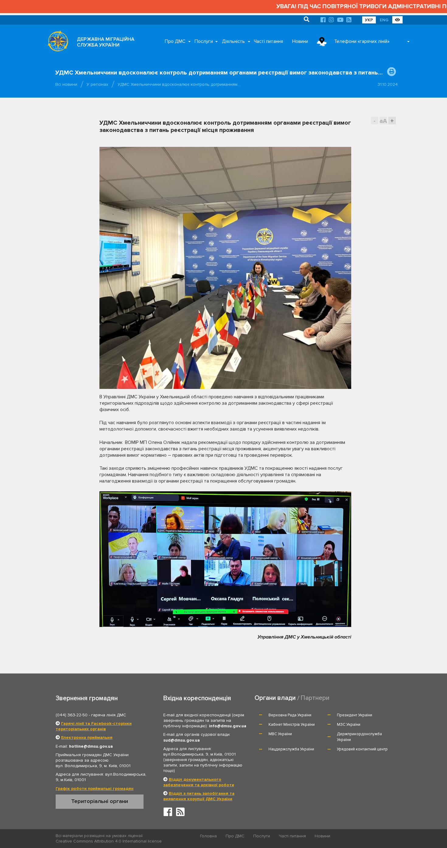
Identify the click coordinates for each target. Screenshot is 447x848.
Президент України (354, 715)
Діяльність (233, 41)
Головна (208, 836)
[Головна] (56, 43)
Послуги (204, 41)
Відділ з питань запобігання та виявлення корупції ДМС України (198, 796)
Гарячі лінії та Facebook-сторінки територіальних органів (94, 726)
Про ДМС (175, 41)
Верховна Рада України (290, 715)
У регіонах (97, 84)
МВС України (280, 734)
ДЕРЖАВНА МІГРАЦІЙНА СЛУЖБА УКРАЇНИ (105, 42)
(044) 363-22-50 (72, 715)
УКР (369, 19)
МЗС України (348, 724)
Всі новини (66, 84)
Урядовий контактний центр (362, 749)
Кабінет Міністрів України (292, 724)
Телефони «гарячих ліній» (362, 41)
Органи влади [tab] (275, 698)
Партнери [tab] (315, 698)
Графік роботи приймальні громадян (94, 788)
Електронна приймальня (87, 737)
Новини (300, 41)
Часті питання (268, 41)
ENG (384, 19)
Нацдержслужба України (291, 749)
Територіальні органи (99, 801)
